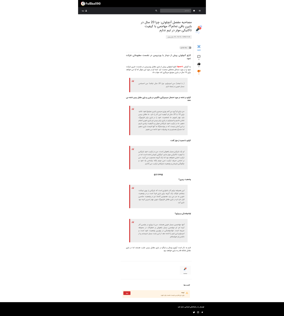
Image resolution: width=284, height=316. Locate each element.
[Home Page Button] (194, 11)
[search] (156, 11)
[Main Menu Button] (199, 10)
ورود (83, 11)
